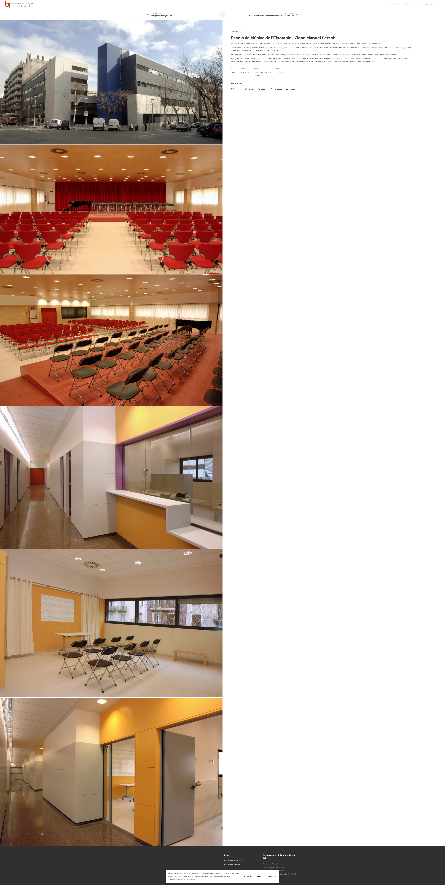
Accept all (248, 876)
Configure (272, 876)
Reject (259, 876)
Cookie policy (194, 879)
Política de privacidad (233, 860)
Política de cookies (232, 865)
